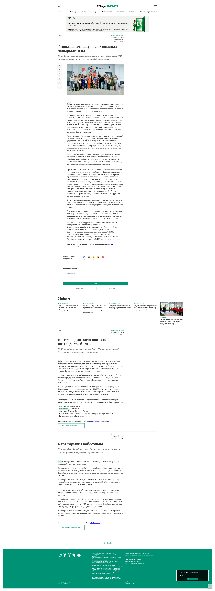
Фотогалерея (106, 12)
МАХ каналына (95, 421)
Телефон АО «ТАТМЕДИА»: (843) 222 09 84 (134, 563)
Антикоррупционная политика (132, 561)
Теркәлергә (112, 288)
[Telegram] (59, 69)
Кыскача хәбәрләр (89, 12)
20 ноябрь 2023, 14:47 (117, 437)
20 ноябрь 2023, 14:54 (117, 332)
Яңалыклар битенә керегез (69, 425)
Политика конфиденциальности (99, 582)
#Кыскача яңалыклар (117, 36)
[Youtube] (74, 555)
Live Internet (128, 583)
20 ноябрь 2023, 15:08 (117, 38)
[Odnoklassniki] (69, 555)
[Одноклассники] (59, 73)
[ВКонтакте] (59, 65)
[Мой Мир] (59, 82)
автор (59, 36)
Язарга (95, 283)
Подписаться (192, 579)
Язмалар (73, 12)
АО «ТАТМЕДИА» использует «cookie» (100, 577)
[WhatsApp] (59, 77)
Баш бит (61, 12)
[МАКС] (79, 555)
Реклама (120, 12)
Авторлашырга (79, 288)
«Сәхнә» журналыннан (148, 12)
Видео (131, 12)
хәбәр (93, 371)
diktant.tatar (64, 409)
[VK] (60, 555)
